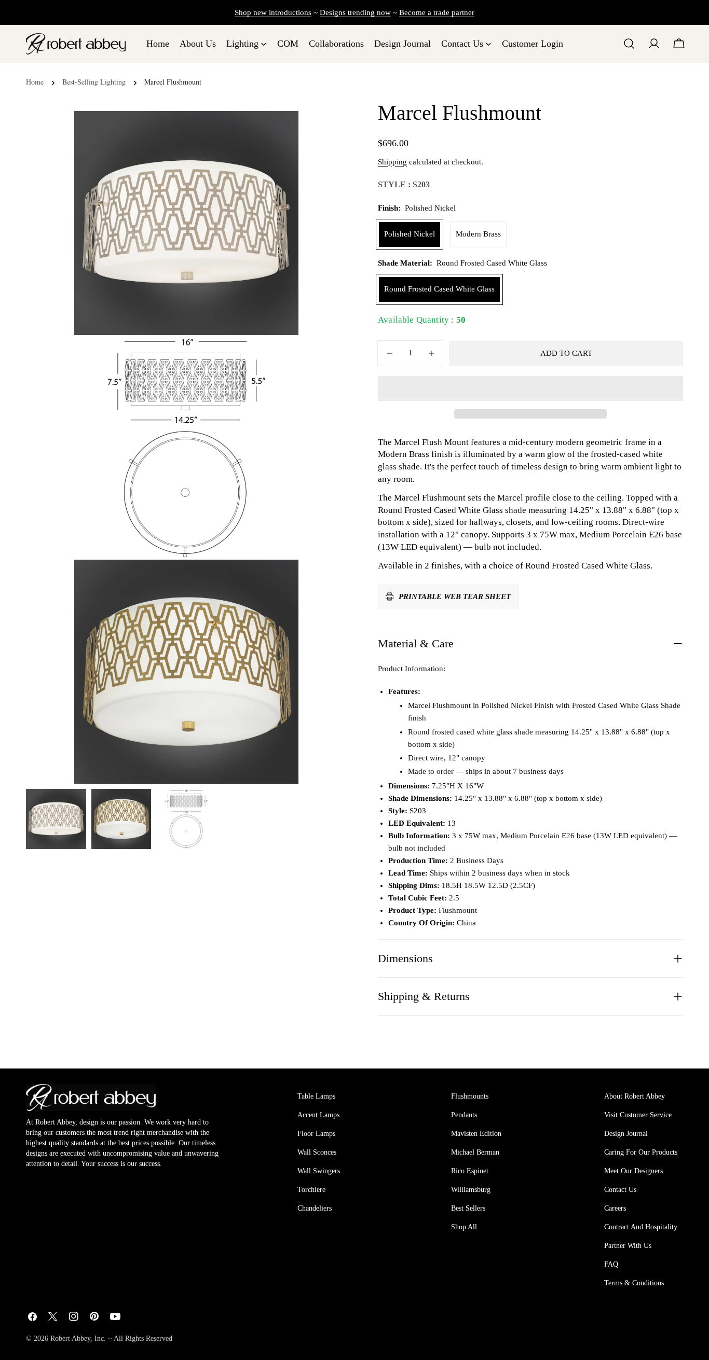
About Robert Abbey (634, 1096)
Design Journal (626, 1133)
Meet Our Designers (633, 1171)
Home (35, 82)
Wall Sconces (316, 1152)
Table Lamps (316, 1096)
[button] (530, 388)
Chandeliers (314, 1208)
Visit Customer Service (638, 1115)
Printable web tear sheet (455, 596)
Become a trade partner (436, 12)
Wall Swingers (318, 1171)
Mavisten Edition (476, 1133)
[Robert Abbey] (76, 43)
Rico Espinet (469, 1171)
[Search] (629, 43)
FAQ (611, 1264)
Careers (615, 1208)
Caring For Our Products (640, 1152)
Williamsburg (470, 1190)
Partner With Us (627, 1246)
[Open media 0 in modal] (277, 131)
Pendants (464, 1115)
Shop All (464, 1227)
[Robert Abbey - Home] (91, 1097)
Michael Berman (475, 1152)
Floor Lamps (316, 1133)
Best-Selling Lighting (94, 82)
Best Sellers (468, 1208)
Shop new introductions (273, 12)
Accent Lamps (318, 1115)
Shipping (392, 162)
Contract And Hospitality (640, 1227)
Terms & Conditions (634, 1283)
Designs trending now (355, 12)
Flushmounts (469, 1096)
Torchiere (311, 1190)
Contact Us (620, 1190)
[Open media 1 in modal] (277, 355)
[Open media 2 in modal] (277, 580)
